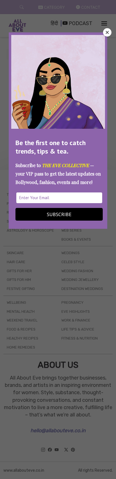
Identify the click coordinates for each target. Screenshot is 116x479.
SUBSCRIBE (59, 214)
